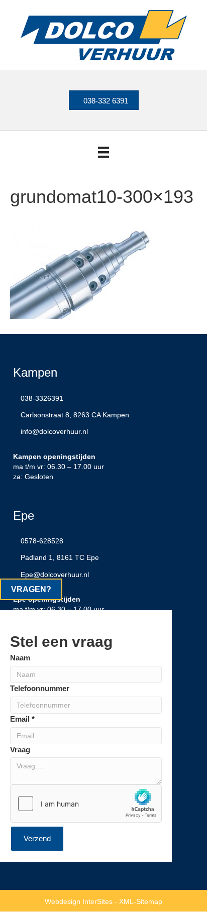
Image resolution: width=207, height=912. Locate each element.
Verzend (37, 838)
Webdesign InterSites (79, 901)
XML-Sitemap (140, 901)
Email (22, 719)
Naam (20, 657)
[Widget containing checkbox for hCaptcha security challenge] (86, 803)
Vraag (20, 749)
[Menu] (103, 152)
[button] (31, 589)
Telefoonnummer (39, 688)
